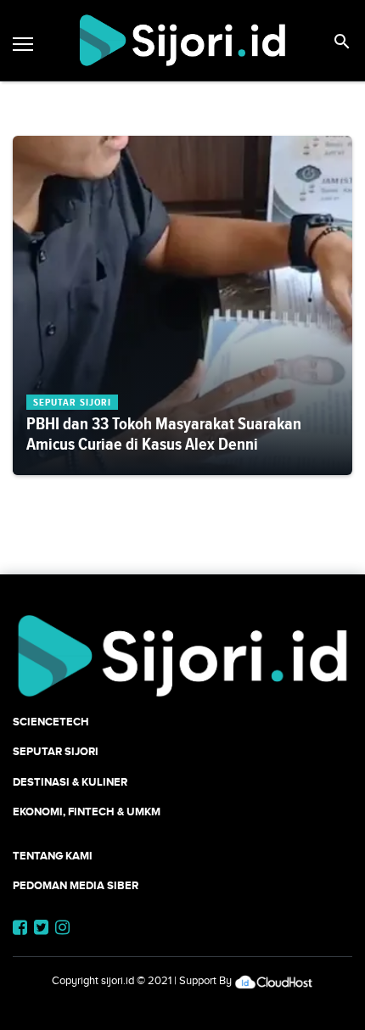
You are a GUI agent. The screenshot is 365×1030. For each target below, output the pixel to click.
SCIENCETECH (51, 721)
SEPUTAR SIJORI (55, 751)
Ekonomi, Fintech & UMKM (86, 811)
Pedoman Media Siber (75, 885)
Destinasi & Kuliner (70, 781)
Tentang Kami (53, 855)
